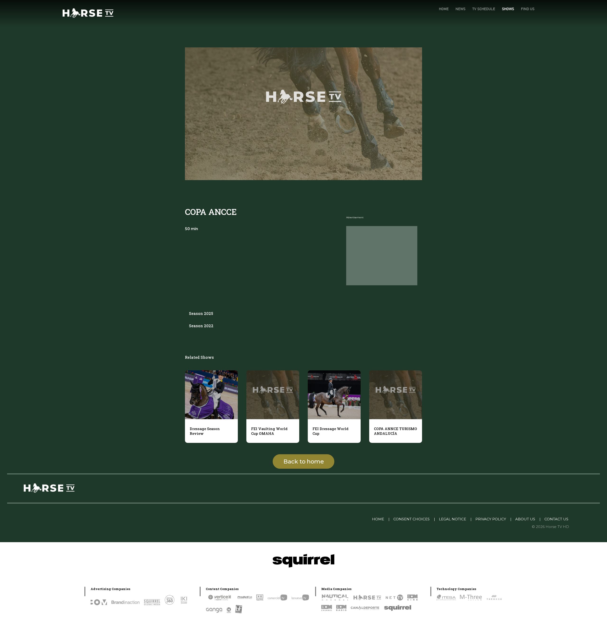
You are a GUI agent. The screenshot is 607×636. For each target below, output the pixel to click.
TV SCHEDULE (483, 9)
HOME (444, 9)
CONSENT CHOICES (411, 519)
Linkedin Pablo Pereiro (344, 519)
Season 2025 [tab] (201, 313)
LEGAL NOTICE (452, 519)
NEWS (460, 9)
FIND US (527, 9)
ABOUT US (525, 519)
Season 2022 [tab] (201, 325)
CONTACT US (556, 519)
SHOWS (508, 9)
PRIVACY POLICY (490, 519)
